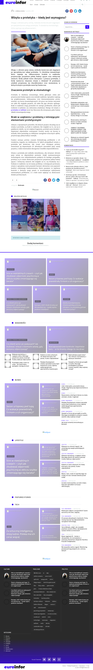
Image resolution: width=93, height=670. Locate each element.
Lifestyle (11, 269)
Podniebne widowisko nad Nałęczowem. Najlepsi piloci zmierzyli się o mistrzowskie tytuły (80, 105)
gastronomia (50, 585)
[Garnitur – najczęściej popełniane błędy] (52, 207)
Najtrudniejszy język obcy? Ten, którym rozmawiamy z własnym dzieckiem (77, 356)
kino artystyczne (51, 592)
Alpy (47, 573)
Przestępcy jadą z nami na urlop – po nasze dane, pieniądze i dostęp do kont (20, 364)
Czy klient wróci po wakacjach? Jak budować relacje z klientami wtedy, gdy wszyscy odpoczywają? (79, 57)
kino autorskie (37, 595)
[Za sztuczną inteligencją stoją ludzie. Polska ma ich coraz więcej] (22, 524)
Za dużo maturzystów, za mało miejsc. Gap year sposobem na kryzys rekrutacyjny (74, 484)
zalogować (31, 245)
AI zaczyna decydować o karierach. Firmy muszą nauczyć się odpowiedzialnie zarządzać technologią (74, 520)
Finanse (15, 299)
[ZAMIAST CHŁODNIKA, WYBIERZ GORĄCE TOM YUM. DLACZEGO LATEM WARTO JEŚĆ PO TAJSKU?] (66, 130)
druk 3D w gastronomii (49, 582)
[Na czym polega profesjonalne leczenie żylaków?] (19, 223)
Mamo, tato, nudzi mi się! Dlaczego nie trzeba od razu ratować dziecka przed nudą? (73, 475)
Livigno (46, 604)
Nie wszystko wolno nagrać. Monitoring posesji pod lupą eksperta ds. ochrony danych (74, 549)
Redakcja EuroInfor (16, 261)
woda (42, 623)
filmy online (41, 585)
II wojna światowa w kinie (45, 589)
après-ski (36, 579)
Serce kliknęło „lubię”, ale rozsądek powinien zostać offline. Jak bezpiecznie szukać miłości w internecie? (74, 529)
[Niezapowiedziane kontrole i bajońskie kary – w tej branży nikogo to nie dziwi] (66, 114)
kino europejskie (48, 595)
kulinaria (47, 601)
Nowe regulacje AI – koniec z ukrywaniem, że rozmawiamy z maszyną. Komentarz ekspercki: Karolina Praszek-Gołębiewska (74, 539)
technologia (37, 620)
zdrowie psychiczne (39, 629)
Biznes (52, 274)
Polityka (8, 643)
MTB (35, 607)
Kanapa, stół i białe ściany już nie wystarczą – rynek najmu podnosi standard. (79, 66)
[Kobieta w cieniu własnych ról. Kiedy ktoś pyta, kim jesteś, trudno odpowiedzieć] (36, 357)
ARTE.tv (51, 579)
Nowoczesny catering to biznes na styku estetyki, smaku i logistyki (79, 121)
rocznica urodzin (52, 614)
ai (43, 573)
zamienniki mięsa (38, 626)
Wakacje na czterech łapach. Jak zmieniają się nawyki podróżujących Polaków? (80, 139)
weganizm (52, 620)
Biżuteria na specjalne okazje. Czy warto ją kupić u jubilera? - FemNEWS (77, 159)
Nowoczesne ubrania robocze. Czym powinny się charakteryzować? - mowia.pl (77, 168)
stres (49, 617)
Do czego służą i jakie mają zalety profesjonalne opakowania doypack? (76, 153)
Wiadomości (22, 299)
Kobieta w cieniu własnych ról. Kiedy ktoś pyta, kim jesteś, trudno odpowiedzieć (49, 356)
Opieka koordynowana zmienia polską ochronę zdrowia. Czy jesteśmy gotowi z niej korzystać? (78, 74)
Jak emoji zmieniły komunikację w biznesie (72, 423)
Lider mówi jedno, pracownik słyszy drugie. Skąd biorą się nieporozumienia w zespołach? (80, 95)
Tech (31, 4)
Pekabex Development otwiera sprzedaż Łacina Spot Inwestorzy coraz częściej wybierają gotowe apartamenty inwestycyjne (49, 365)
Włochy (48, 623)
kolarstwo (36, 598)
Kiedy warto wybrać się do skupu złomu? (76, 186)
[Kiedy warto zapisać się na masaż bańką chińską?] (19, 207)
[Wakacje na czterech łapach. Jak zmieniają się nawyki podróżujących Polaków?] (66, 139)
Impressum (82, 666)
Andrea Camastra (38, 576)
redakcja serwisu (20, 11)
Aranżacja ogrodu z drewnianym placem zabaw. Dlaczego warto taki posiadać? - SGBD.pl (77, 176)
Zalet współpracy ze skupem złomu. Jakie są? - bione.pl (77, 184)
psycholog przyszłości (39, 611)
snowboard (37, 617)
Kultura (8, 640)
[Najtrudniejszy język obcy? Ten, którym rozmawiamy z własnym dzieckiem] (64, 357)
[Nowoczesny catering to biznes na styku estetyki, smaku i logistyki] (66, 122)
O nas (87, 666)
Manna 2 (52, 604)
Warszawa (45, 620)
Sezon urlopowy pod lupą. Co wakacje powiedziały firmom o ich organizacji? (80, 48)
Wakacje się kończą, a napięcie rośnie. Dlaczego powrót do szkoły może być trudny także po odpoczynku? (21, 357)
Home (64, 666)
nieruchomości (42, 607)
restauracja (51, 611)
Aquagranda (44, 579)
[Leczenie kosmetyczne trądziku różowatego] (35, 207)
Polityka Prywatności (72, 666)
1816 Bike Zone (37, 573)
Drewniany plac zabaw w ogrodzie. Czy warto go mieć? (77, 179)
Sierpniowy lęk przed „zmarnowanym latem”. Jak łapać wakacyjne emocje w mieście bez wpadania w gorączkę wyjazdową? (79, 85)
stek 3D (44, 617)
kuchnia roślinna (38, 601)
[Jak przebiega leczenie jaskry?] (52, 223)
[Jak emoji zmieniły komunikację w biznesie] (50, 533)
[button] (13, 215)
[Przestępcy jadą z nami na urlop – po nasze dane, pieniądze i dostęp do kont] (8, 365)
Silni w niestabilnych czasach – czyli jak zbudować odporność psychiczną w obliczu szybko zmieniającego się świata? (80, 39)
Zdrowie (42, 4)
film (35, 585)
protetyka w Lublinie (18, 110)
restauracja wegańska (39, 614)
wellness (36, 623)
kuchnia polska (45, 598)
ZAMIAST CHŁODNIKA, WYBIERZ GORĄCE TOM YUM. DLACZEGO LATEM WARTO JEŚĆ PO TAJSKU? (79, 130)
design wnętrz (37, 582)
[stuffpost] (46, 432)
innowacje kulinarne (39, 592)
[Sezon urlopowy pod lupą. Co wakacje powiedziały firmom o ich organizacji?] (66, 48)
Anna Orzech (48, 576)
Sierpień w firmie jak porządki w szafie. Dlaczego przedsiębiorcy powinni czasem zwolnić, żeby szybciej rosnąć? (77, 365)
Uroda (36, 4)
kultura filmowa (38, 604)
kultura (54, 601)
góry (35, 589)
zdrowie (47, 626)
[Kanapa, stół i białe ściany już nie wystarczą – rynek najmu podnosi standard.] (66, 66)
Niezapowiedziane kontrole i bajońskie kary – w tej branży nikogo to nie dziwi (80, 114)
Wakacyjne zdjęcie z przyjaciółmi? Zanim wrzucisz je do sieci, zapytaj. (74, 511)
